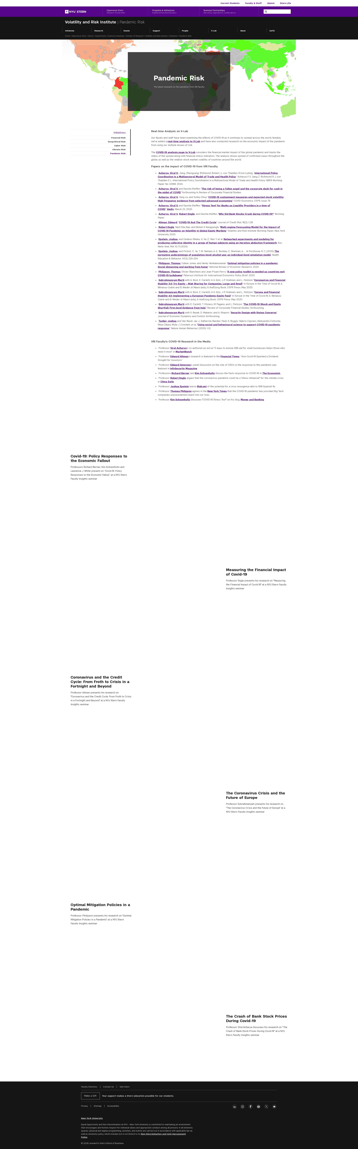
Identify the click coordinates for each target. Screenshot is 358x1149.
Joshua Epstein (179, 386)
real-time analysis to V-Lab (184, 141)
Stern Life (285, 3)
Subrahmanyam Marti (171, 280)
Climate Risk (119, 149)
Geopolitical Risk (117, 141)
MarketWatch (184, 351)
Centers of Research (134, 36)
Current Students (230, 3)
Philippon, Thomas (169, 263)
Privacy (84, 1106)
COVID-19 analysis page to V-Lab (175, 152)
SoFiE (272, 31)
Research (98, 31)
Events (127, 31)
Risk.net (202, 386)
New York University (92, 1118)
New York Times (217, 391)
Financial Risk (118, 137)
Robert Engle (187, 214)
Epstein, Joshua (168, 239)
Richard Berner (180, 373)
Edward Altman (179, 356)
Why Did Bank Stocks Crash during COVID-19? (246, 214)
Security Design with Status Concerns (253, 312)
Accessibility (113, 1106)
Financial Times (230, 356)
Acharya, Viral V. (168, 173)
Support (156, 31)
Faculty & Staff (253, 3)
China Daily (167, 381)
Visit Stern (124, 1087)
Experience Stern (79, 36)
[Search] (266, 12)
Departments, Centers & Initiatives (109, 36)
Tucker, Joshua (167, 321)
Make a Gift (90, 1095)
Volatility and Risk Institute (91, 22)
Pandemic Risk (118, 153)
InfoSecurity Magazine (183, 368)
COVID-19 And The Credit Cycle (197, 222)
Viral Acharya (178, 348)
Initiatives (69, 31)
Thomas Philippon (181, 391)
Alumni (270, 3)
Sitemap (98, 1106)
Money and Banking (252, 399)
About (243, 31)
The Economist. (271, 373)
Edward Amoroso (180, 364)
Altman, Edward (168, 222)
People (185, 31)
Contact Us (108, 1087)
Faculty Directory (89, 1087)
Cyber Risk (120, 145)
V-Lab (213, 31)
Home (67, 36)
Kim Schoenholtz (205, 373)
